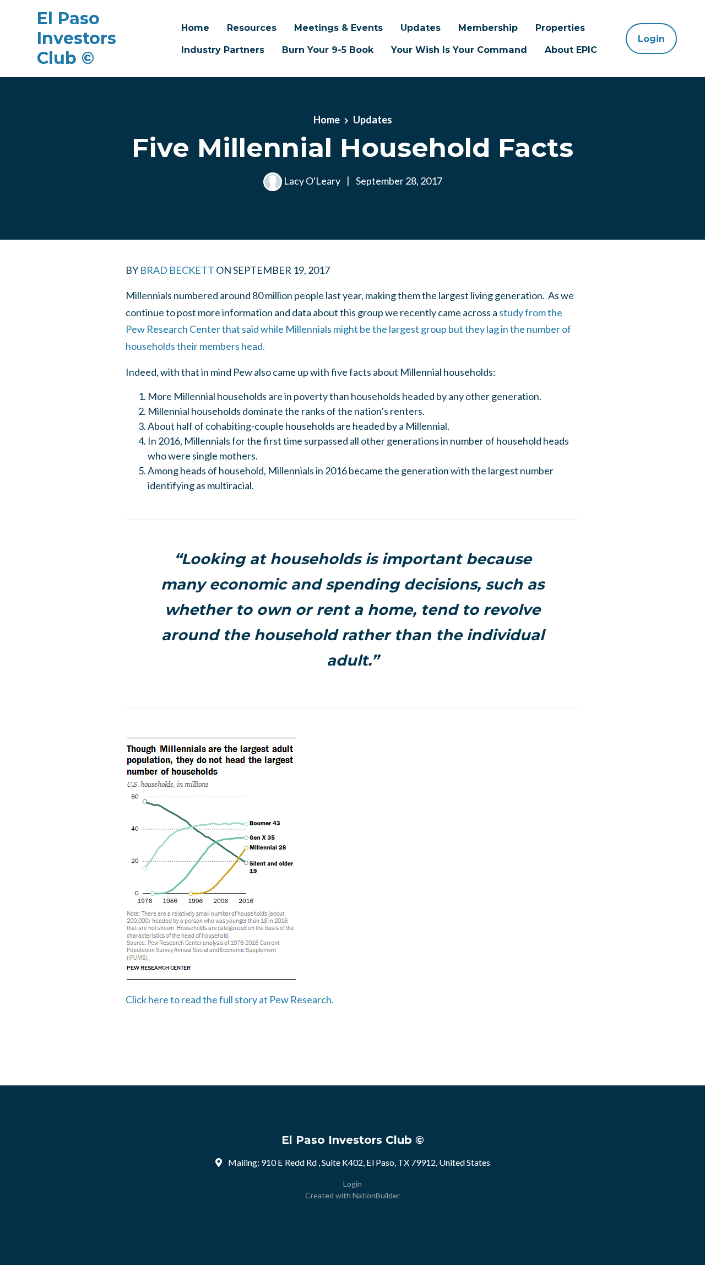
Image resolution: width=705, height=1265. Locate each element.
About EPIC (571, 49)
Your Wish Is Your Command (459, 49)
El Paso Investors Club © (76, 38)
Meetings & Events (338, 27)
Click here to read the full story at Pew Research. (230, 999)
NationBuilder (376, 1195)
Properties (560, 27)
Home (195, 27)
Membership (488, 27)
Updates (420, 27)
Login (651, 38)
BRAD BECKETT (177, 270)
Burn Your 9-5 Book (327, 49)
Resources (251, 27)
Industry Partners (222, 49)
